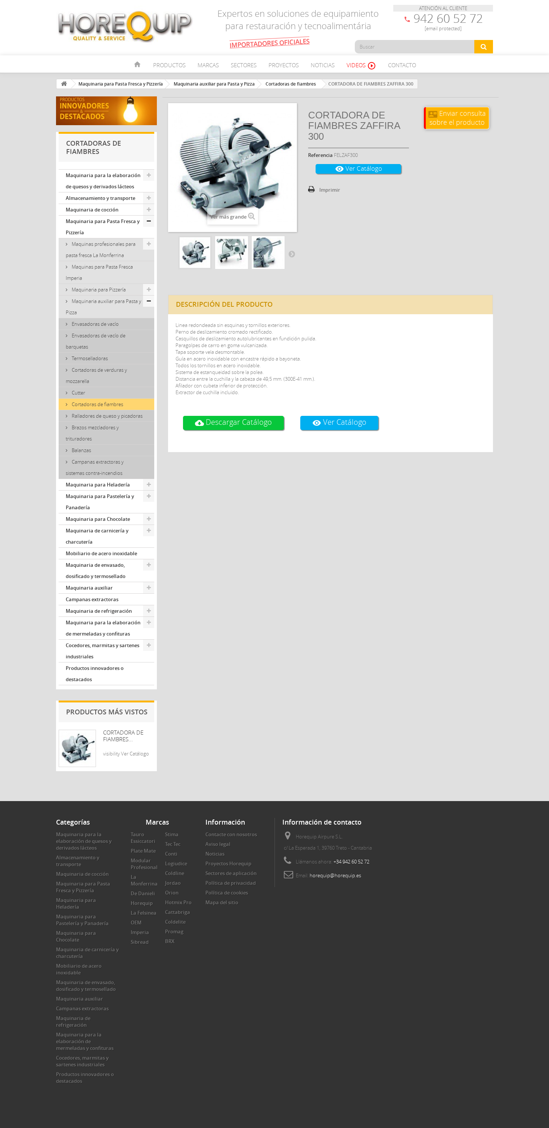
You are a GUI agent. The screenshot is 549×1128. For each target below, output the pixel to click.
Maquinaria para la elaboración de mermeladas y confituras (103, 628)
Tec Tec (172, 844)
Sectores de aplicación (231, 873)
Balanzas (81, 450)
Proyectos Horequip (228, 863)
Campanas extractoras (92, 599)
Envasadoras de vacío (95, 324)
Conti (171, 853)
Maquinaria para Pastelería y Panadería (100, 502)
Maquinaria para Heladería (98, 484)
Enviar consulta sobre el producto (457, 117)
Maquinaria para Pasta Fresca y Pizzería (103, 227)
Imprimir (329, 189)
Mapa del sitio (221, 902)
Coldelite (175, 921)
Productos (169, 65)
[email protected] (443, 28)
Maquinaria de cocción (92, 209)
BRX (169, 941)
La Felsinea (143, 912)
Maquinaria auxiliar (89, 587)
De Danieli (143, 893)
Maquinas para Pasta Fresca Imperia (99, 272)
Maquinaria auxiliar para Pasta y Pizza (103, 307)
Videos (361, 65)
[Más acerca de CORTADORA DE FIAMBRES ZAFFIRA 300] (77, 748)
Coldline (174, 873)
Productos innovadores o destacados (95, 674)
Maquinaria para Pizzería (98, 289)
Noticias (323, 65)
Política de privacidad (230, 883)
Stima (172, 834)
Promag (174, 931)
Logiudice (176, 863)
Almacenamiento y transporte (100, 198)
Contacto (402, 65)
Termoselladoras (89, 358)
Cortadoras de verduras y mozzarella (96, 375)
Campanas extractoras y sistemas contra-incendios (95, 467)
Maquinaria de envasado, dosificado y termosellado (95, 571)
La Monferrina (144, 880)
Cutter (78, 392)
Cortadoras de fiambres (97, 404)
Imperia (140, 932)
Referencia (320, 155)
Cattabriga (177, 912)
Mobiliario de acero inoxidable (101, 553)
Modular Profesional (144, 864)
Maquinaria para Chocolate (98, 519)
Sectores (244, 65)
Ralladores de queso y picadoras (107, 415)
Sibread (140, 942)
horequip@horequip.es (335, 875)
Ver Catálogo (358, 168)
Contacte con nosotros (231, 834)
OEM (136, 922)
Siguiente (291, 253)
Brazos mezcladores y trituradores (92, 433)
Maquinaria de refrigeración (99, 611)
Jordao (173, 883)
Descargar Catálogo (233, 422)
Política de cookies (226, 892)
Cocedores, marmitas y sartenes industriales (102, 651)
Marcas (208, 65)
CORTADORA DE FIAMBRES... (123, 736)
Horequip (142, 903)
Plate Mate (143, 850)
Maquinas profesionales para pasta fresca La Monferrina (101, 250)
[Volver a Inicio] (64, 84)
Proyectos (284, 65)
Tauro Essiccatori (143, 837)
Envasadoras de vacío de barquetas (95, 341)
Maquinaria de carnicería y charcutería (97, 536)
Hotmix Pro (178, 902)
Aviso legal (217, 844)
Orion (172, 892)
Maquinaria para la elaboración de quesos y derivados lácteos (103, 181)
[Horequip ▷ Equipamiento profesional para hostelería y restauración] (125, 26)
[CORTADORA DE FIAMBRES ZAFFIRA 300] (195, 252)
